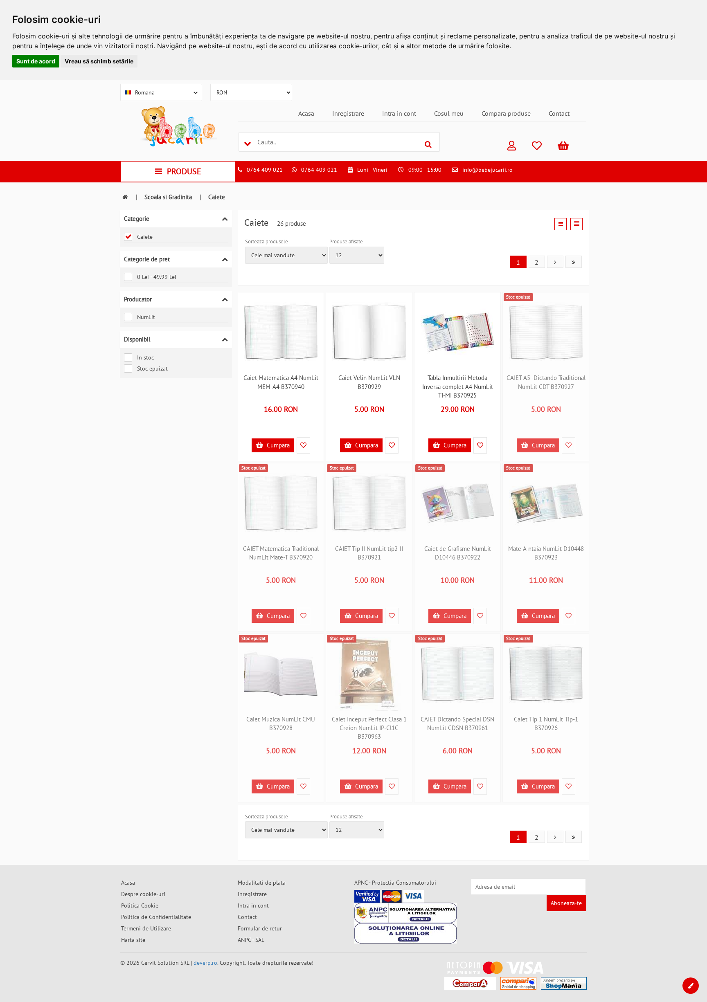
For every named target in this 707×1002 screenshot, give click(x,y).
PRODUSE (184, 171)
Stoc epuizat (152, 368)
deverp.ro (205, 962)
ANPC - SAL (251, 940)
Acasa (306, 113)
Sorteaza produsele (266, 241)
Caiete (145, 236)
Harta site (133, 940)
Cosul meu (449, 113)
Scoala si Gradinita (168, 197)
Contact (559, 113)
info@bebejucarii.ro (487, 169)
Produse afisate (346, 241)
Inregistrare (348, 113)
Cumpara (277, 445)
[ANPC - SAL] (405, 913)
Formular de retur (260, 928)
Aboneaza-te (566, 903)
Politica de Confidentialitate (156, 917)
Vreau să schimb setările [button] (99, 61)
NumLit (146, 317)
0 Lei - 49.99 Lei (156, 277)
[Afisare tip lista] (576, 224)
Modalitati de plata (262, 882)
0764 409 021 (265, 169)
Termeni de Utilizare (146, 928)
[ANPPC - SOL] (405, 933)
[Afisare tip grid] (560, 224)
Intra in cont (399, 113)
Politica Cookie (139, 905)
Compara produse (506, 113)
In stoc (145, 357)
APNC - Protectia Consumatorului (395, 882)
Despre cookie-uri (143, 894)
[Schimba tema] (690, 985)
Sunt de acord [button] (35, 61)
